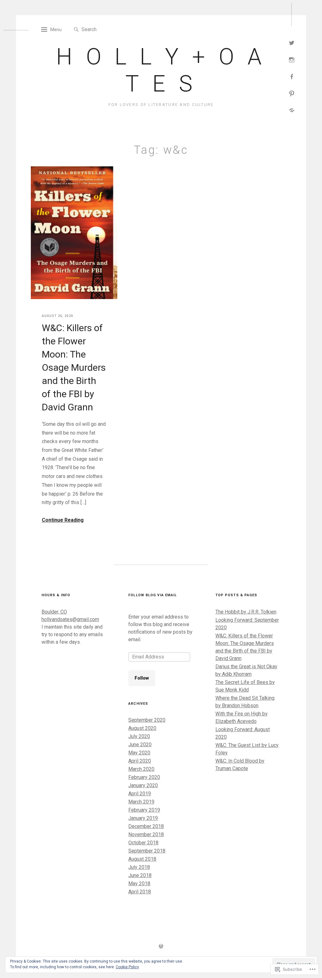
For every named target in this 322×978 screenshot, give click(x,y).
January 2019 (143, 818)
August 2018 (142, 859)
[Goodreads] (292, 110)
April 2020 (139, 761)
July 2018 (139, 867)
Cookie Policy (127, 967)
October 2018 (143, 843)
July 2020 (139, 736)
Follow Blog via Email (152, 595)
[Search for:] (110, 29)
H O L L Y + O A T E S (160, 70)
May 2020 (139, 753)
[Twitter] (292, 42)
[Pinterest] (292, 93)
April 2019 (139, 794)
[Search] (76, 29)
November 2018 (146, 834)
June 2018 (140, 875)
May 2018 (139, 883)
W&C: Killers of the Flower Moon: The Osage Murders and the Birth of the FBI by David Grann (74, 367)
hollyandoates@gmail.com (70, 619)
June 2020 (140, 744)
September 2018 (146, 851)
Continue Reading (63, 520)
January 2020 (143, 785)
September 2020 (146, 720)
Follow (142, 678)
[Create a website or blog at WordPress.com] (161, 947)
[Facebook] (292, 76)
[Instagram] (292, 59)
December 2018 (146, 826)
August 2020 (142, 728)
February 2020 (144, 777)
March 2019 (141, 802)
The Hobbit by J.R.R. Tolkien (245, 612)
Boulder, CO (54, 612)
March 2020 (141, 769)
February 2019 (144, 810)
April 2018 (139, 892)
